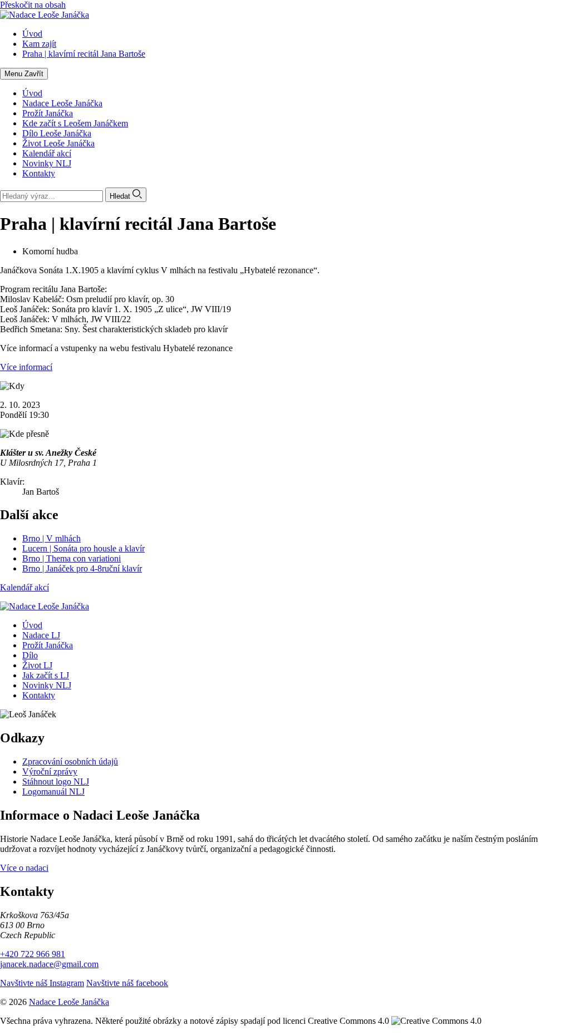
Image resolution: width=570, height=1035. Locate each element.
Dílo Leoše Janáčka (56, 133)
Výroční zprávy (49, 771)
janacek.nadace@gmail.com (49, 964)
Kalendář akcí (46, 153)
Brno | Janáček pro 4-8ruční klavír (82, 568)
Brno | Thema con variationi (71, 558)
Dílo (30, 655)
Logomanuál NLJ (53, 791)
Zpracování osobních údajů (70, 761)
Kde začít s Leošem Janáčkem (75, 123)
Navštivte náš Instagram (42, 983)
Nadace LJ (41, 635)
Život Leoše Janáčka (58, 143)
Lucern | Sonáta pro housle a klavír (83, 548)
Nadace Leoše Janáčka (62, 103)
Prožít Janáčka (47, 113)
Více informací (26, 367)
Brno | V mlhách (51, 538)
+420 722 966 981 (32, 954)
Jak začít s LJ (45, 675)
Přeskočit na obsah (33, 4)
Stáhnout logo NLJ (55, 781)
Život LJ (37, 665)
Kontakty (38, 173)
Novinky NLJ (46, 163)
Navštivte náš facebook (127, 983)
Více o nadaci (24, 868)
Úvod (32, 93)
